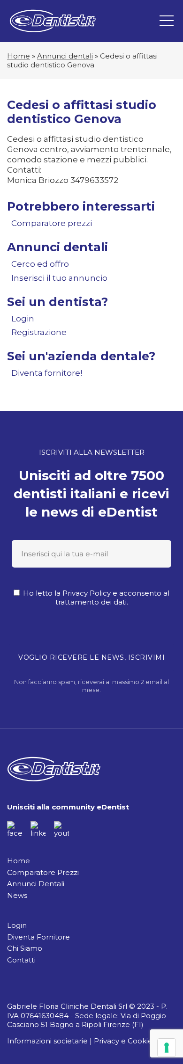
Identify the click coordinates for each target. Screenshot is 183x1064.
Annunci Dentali (35, 883)
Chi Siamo (24, 948)
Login (22, 318)
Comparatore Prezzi (43, 872)
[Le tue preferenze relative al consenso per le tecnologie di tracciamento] (166, 1048)
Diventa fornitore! (46, 373)
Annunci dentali (65, 55)
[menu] (167, 21)
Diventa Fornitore (38, 937)
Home (18, 55)
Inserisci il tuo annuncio (59, 278)
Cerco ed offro (40, 264)
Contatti (21, 959)
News (17, 895)
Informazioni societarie (47, 1040)
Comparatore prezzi (51, 223)
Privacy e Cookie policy (134, 1040)
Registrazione (39, 332)
